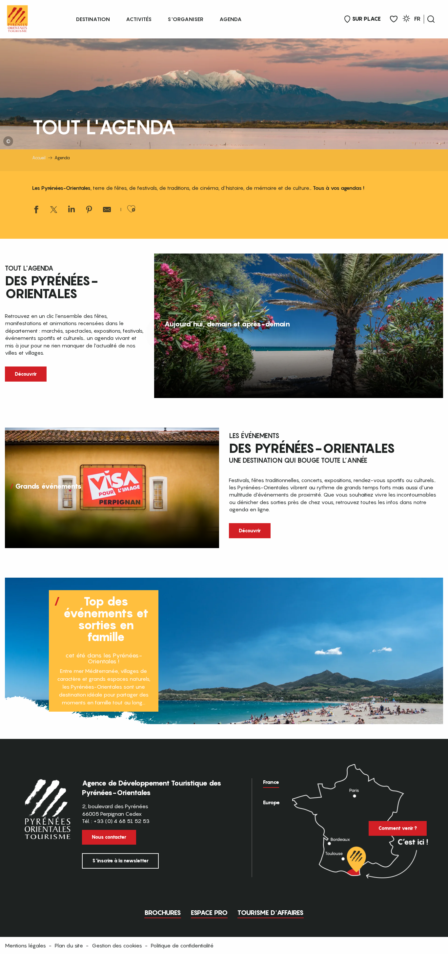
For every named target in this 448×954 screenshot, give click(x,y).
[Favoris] (393, 19)
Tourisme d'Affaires (270, 913)
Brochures (162, 913)
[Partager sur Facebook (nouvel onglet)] (36, 210)
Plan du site (69, 945)
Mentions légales (25, 945)
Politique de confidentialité (182, 945)
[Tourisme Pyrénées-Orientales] (17, 17)
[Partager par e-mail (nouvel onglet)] (107, 210)
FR (417, 18)
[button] (431, 19)
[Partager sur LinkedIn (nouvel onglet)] (71, 210)
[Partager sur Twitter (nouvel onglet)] (54, 210)
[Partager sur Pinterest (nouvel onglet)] (89, 210)
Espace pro (209, 913)
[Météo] (406, 19)
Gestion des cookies (117, 945)
